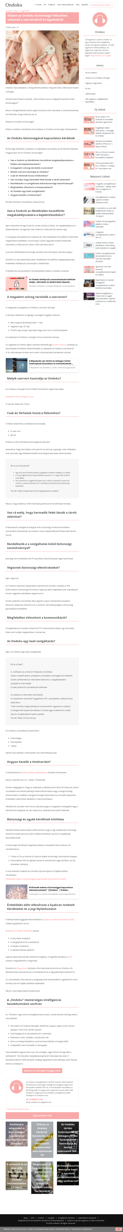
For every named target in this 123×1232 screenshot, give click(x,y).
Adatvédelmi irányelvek (87, 1218)
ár (45, 5)
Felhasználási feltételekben (34, 772)
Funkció (51, 5)
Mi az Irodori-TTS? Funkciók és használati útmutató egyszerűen (104, 119)
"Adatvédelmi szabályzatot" (81, 1229)
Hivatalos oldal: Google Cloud (20, 396)
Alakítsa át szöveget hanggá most (42, 1070)
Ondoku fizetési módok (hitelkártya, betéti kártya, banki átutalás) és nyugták (105, 245)
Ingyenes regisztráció (101, 5)
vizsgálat (51, 1218)
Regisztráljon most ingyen (101, 55)
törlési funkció (59, 344)
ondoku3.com (36, 1099)
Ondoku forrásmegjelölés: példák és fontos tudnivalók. (105, 224)
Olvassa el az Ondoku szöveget (97, 78)
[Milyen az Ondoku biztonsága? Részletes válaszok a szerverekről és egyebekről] (89, 119)
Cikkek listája (90, 94)
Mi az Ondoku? (91, 72)
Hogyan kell (24, 11)
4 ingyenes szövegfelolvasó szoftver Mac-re (105, 235)
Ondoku (9, 11)
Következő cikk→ (23, 1109)
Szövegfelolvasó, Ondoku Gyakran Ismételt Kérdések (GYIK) (105, 200)
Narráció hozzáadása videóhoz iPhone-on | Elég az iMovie (104, 144)
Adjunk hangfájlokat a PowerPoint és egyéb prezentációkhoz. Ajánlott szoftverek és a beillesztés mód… (105, 298)
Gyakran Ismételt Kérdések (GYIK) (58, 919)
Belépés (85, 5)
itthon (38, 5)
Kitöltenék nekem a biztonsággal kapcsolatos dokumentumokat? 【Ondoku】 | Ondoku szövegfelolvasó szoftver (51, 888)
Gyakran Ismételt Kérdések (19, 930)
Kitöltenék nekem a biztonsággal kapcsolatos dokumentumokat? (36, 879)
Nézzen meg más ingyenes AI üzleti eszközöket (85, 1220)
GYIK (77, 5)
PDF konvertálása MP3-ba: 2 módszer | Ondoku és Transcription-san (105, 166)
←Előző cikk (10, 1109)
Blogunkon (22, 968)
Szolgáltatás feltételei (66, 1218)
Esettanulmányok (65, 5)
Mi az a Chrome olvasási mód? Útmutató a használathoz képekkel (105, 155)
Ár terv (88, 88)
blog (15, 11)
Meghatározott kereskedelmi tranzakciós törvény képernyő (41, 1220)
